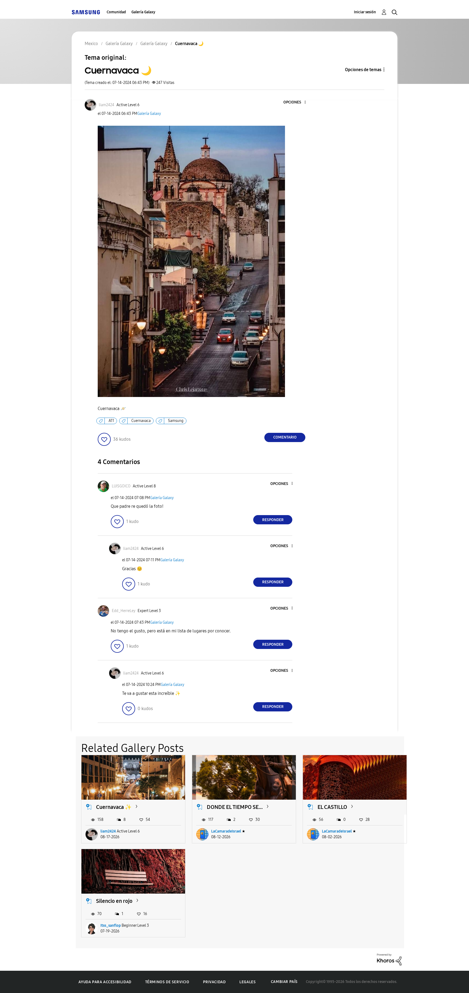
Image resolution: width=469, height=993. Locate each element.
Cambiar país (284, 981)
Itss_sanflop (110, 925)
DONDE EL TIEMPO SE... (235, 807)
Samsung (175, 420)
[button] (296, 102)
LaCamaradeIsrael (226, 831)
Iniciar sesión (365, 12)
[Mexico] (86, 12)
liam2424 (108, 831)
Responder (273, 520)
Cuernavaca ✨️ (114, 807)
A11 (111, 420)
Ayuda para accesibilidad (104, 982)
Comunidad (116, 12)
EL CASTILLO (332, 807)
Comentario (285, 437)
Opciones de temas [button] (363, 69)
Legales (247, 982)
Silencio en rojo (114, 901)
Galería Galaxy (143, 12)
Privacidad (214, 982)
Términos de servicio (167, 982)
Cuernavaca (141, 420)
